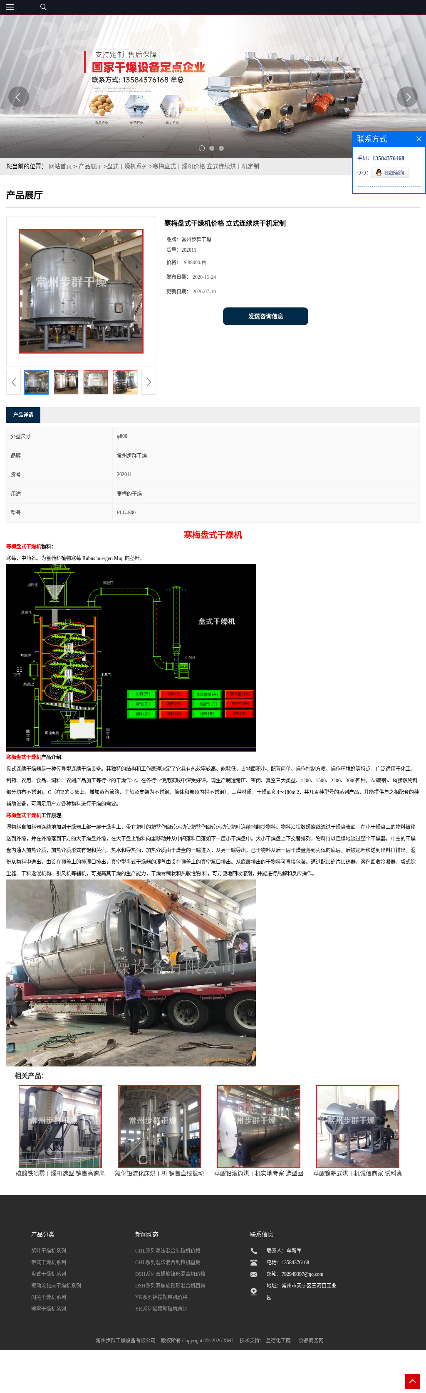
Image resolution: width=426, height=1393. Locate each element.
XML (228, 1341)
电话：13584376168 (288, 1262)
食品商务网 (311, 1341)
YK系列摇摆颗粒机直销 (161, 1309)
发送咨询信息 (265, 316)
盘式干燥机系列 (127, 166)
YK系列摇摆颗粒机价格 (161, 1297)
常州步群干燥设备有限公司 (126, 1341)
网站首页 (60, 166)
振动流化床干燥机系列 (56, 1286)
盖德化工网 (278, 1341)
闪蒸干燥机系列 (48, 1297)
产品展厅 (90, 166)
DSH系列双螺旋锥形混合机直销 (170, 1286)
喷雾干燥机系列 (48, 1309)
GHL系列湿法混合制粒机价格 (168, 1251)
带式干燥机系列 (48, 1262)
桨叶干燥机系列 (48, 1251)
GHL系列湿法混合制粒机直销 (168, 1262)
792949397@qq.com (302, 1274)
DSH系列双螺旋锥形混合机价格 (170, 1274)
